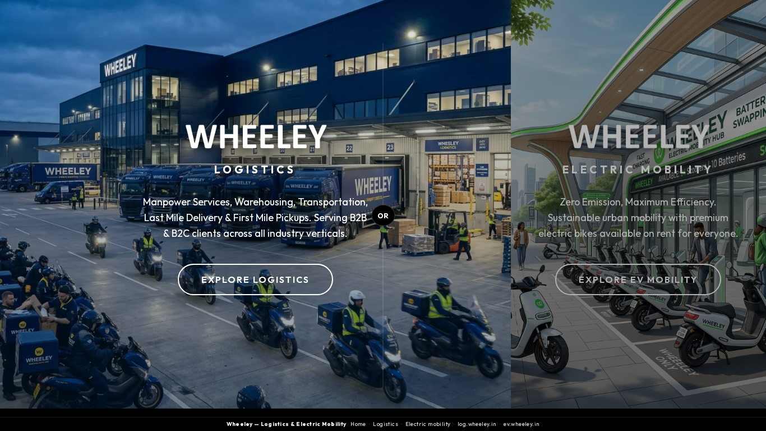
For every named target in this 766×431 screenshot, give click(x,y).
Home (358, 424)
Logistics (385, 424)
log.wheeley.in (477, 424)
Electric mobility (428, 424)
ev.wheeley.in (521, 424)
